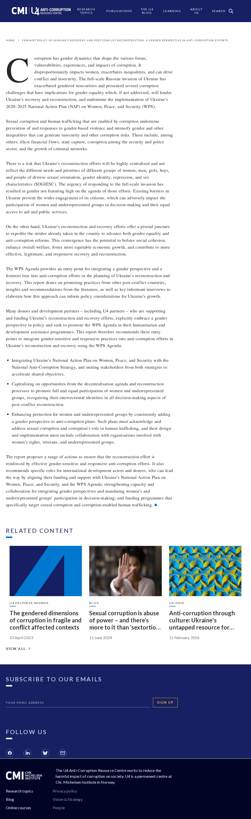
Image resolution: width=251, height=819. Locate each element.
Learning (172, 11)
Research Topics (86, 10)
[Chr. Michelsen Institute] (24, 776)
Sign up (165, 702)
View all (16, 648)
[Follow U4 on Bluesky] (45, 753)
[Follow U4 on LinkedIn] (27, 753)
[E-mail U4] (63, 753)
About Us (196, 10)
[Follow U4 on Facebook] (10, 753)
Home (10, 40)
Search (219, 11)
